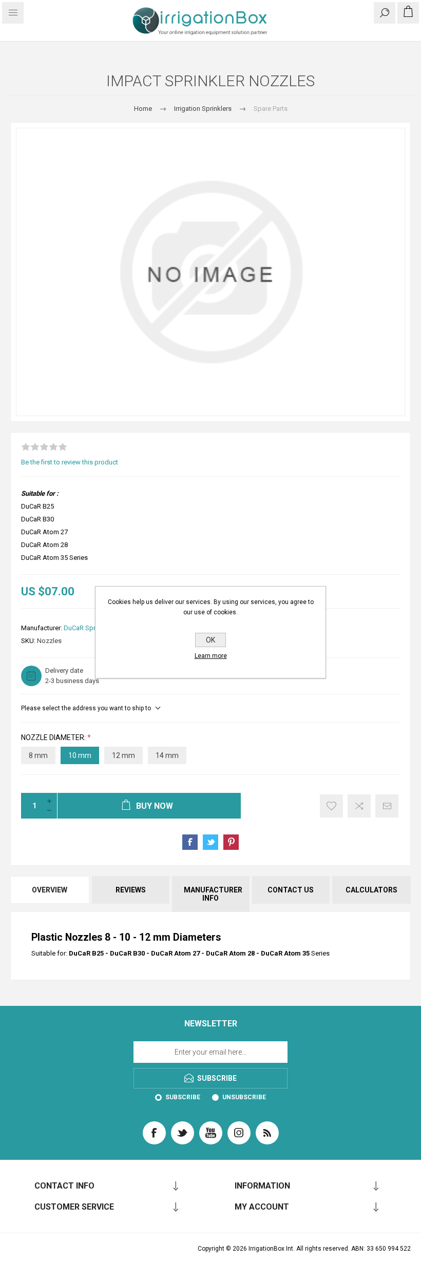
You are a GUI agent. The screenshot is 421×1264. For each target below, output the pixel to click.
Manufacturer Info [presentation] (213, 894)
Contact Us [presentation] (290, 890)
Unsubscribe (244, 1097)
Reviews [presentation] (131, 890)
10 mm (79, 755)
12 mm (123, 755)
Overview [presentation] (49, 890)
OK (210, 640)
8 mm (38, 755)
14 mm (167, 755)
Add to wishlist (331, 806)
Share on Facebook (190, 842)
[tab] (50, 894)
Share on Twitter (210, 842)
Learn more (211, 655)
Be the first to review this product (69, 462)
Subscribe (182, 1097)
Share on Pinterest (231, 842)
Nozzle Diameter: (54, 737)
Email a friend (386, 806)
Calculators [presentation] (371, 890)
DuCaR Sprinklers (89, 628)
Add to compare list (359, 806)
